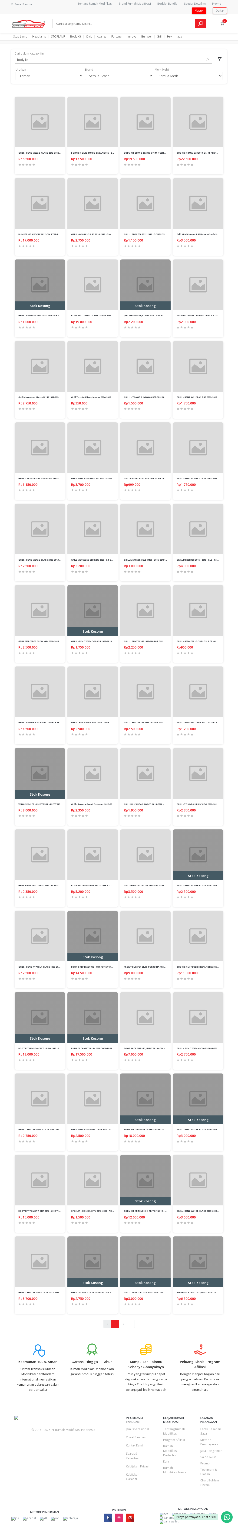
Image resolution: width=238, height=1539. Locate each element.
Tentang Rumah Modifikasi (95, 4)
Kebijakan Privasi (137, 1466)
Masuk (199, 11)
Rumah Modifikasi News (174, 1470)
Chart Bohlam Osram (209, 1482)
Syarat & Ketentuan (133, 1455)
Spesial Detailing (195, 4)
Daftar (220, 11)
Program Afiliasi (174, 1440)
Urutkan (21, 70)
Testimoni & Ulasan (208, 1471)
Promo (216, 4)
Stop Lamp (20, 36)
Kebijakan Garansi (132, 1476)
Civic (89, 36)
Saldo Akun (208, 1457)
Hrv (169, 36)
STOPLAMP (58, 36)
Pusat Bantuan (136, 1437)
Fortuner (117, 36)
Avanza (101, 36)
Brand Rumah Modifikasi (135, 4)
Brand (89, 70)
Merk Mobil (162, 70)
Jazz (179, 36)
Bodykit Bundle (167, 4)
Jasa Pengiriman (211, 1451)
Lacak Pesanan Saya (210, 1431)
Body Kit (75, 36)
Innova (132, 36)
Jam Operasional (137, 1429)
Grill (159, 36)
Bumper (146, 36)
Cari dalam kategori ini (29, 53)
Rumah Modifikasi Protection (170, 1450)
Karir (166, 1461)
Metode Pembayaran (209, 1442)
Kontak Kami (134, 1445)
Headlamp (39, 36)
